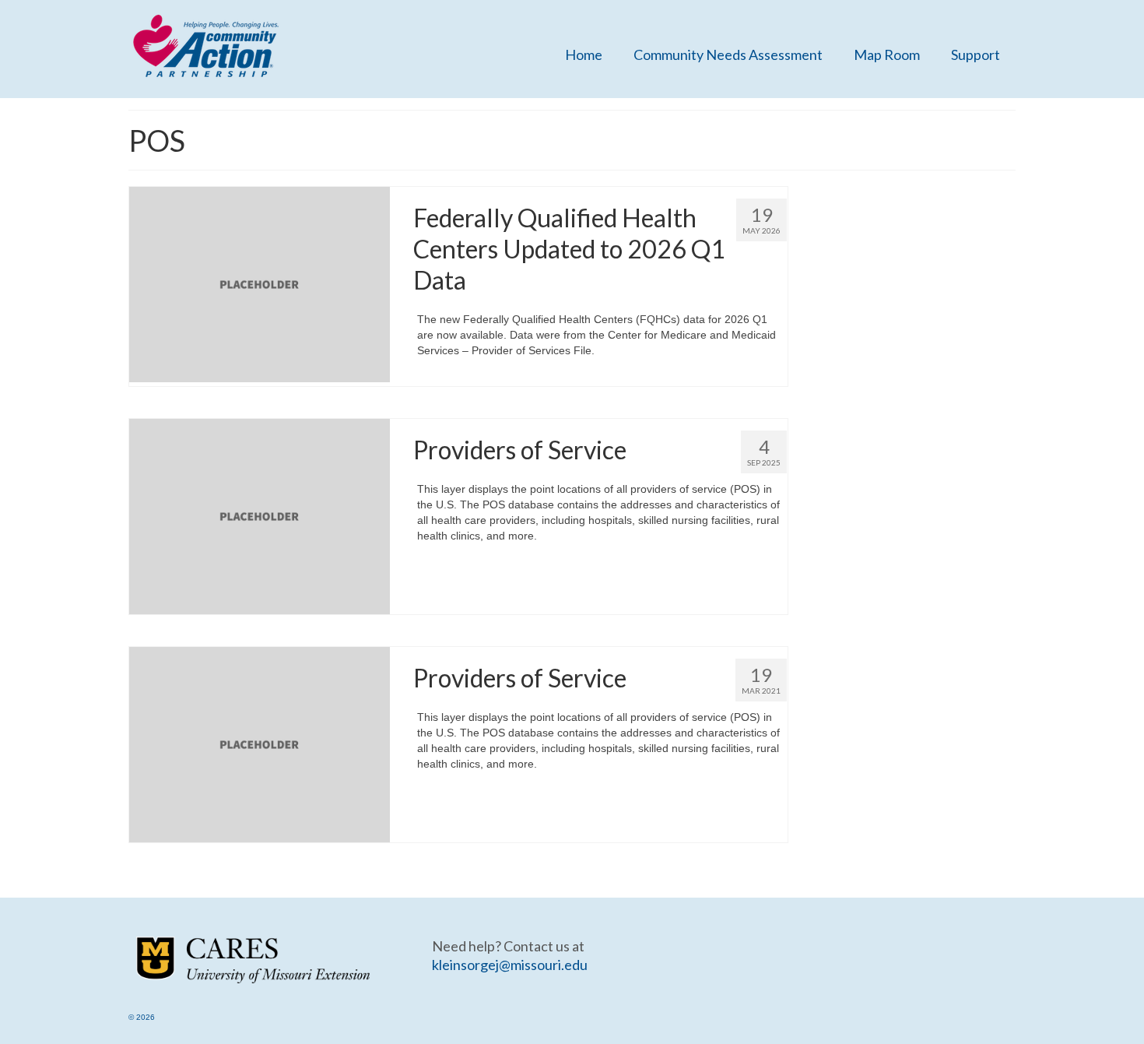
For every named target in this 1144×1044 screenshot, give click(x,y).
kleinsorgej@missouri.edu (510, 964)
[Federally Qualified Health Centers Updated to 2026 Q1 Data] (259, 283)
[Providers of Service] (259, 515)
